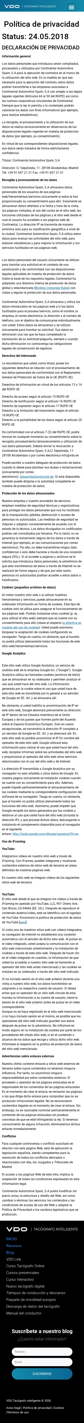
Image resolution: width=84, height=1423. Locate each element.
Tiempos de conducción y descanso (35, 1293)
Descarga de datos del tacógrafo (33, 1306)
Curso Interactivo (20, 1279)
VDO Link (13, 1259)
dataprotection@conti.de (37, 477)
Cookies (58, 1408)
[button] (71, 7)
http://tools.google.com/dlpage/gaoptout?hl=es (46, 834)
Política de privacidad (37, 1408)
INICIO (11, 1239)
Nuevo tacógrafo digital (25, 1286)
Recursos (14, 1246)
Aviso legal (13, 1408)
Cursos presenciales (22, 1273)
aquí (23, 922)
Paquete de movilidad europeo (31, 1300)
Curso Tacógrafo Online (25, 1266)
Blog (10, 1253)
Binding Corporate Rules (51, 288)
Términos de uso (18, 1412)
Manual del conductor (23, 1313)
